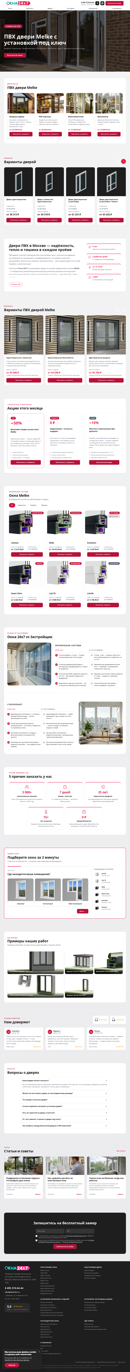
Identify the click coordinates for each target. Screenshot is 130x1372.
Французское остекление (48, 1307)
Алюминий (93, 8)
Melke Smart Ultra (45, 1278)
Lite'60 (90, 593)
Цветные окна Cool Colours (48, 1324)
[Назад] (117, 161)
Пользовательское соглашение (106, 1362)
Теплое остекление (46, 1302)
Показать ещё (16, 284)
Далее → (83, 911)
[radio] (21, 892)
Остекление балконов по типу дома (51, 1315)
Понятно (12, 1365)
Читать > (38, 1194)
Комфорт (33, 505)
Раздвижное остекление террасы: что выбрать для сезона (23, 1179)
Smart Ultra (16, 593)
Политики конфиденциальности (76, 1236)
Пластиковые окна (48, 1267)
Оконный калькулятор (91, 1327)
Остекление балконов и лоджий (54, 1299)
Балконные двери (90, 1278)
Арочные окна (45, 1327)
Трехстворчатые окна (47, 1291)
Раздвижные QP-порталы (92, 1275)
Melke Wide (43, 1273)
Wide (51, 542)
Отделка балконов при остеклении (51, 1313)
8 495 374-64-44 (14, 1288)
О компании (117, 8)
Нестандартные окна (49, 1321)
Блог (41, 1348)
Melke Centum (44, 1270)
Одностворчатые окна (47, 1286)
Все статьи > (121, 1151)
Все (12, 505)
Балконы (30, 8)
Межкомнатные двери (91, 1273)
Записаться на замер (65, 1246)
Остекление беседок (90, 1310)
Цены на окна (88, 1324)
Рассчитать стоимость (21, 134)
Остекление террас (90, 1307)
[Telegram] (97, 3)
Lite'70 (52, 593)
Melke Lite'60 (44, 1283)
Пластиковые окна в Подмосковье (95, 1329)
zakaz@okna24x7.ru (12, 1292)
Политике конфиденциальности (72, 1242)
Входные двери (89, 1270)
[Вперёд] (123, 161)
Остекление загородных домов (98, 1299)
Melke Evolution (45, 1275)
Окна (10, 8)
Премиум (44, 505)
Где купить (89, 1321)
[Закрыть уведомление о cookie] (39, 1352)
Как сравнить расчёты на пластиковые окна (60, 1179)
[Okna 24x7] (18, 3)
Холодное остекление (47, 1305)
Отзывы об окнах (45, 1346)
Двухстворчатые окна (47, 1288)
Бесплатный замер (114, 3)
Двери (50, 8)
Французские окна (46, 1332)
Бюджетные (22, 505)
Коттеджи (71, 8)
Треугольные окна (46, 1337)
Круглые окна (44, 1334)
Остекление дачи (89, 1305)
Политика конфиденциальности (50, 1353)
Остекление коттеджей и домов (94, 1302)
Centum (14, 542)
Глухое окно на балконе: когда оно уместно (106, 1179)
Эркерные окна (45, 1329)
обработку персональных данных (17, 1360)
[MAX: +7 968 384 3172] (102, 3)
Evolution (91, 542)
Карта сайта (44, 1351)
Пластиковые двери (93, 1267)
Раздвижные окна (46, 1293)
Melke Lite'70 (44, 1281)
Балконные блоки (46, 1310)
